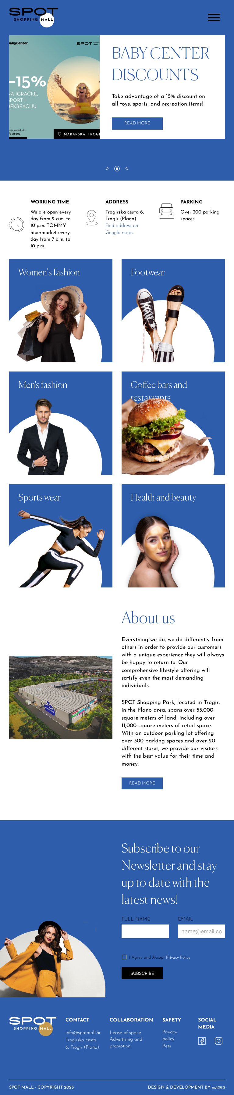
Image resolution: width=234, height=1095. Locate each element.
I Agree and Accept (159, 957)
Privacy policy (169, 1035)
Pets (166, 1046)
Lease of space (125, 1032)
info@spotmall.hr (83, 1032)
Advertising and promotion (126, 1043)
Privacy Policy (178, 957)
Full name (136, 919)
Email (185, 919)
